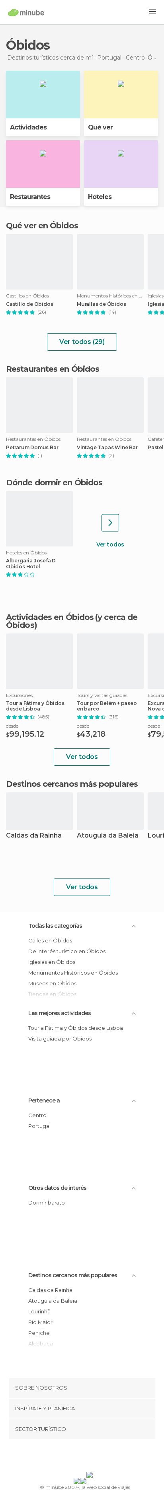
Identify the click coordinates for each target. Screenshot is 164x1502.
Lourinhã (39, 1311)
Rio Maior (40, 1322)
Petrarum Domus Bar (32, 447)
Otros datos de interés (57, 1187)
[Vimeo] (90, 1457)
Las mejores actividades (59, 1013)
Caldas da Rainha (34, 835)
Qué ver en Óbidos (42, 225)
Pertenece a (44, 1100)
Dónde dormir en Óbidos (54, 482)
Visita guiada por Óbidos (60, 1038)
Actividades (28, 127)
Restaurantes (30, 197)
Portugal (39, 1126)
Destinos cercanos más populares (72, 784)
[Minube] (26, 12)
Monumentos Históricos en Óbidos (73, 972)
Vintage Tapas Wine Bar (107, 447)
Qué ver (100, 127)
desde (12, 726)
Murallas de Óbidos (101, 304)
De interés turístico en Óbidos (66, 951)
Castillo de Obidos (29, 304)
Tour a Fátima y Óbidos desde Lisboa (35, 706)
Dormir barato (46, 1202)
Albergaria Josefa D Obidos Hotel (31, 563)
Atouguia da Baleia (108, 835)
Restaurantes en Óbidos (52, 369)
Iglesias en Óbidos (51, 962)
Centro (37, 1115)
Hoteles (99, 197)
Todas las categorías (55, 925)
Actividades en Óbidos (50, 617)
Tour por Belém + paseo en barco (107, 706)
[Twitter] (80, 1457)
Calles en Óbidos (50, 940)
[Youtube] (101, 1457)
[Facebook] (70, 1457)
